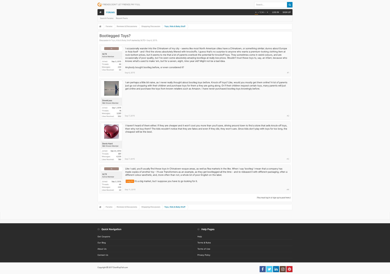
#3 (288, 159)
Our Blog (102, 242)
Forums (110, 12)
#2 (288, 116)
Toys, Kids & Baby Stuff (121, 40)
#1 (288, 72)
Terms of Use (203, 249)
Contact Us (103, 255)
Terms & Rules (204, 242)
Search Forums (106, 18)
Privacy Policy (203, 255)
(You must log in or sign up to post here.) (274, 197)
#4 (288, 189)
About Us (102, 249)
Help (199, 236)
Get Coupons (104, 236)
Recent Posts (122, 18)
